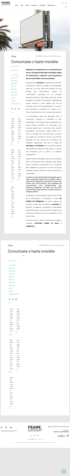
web (22, 5)
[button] (12, 109)
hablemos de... (52, 5)
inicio (16, 5)
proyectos (34, 5)
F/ (43, 439)
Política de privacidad (25, 442)
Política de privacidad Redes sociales (39, 442)
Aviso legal (18, 442)
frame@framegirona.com (9, 431)
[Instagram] (6, 427)
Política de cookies (51, 442)
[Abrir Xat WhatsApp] (63, 471)
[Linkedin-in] (11, 427)
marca (27, 5)
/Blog (13, 56)
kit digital (42, 5)
